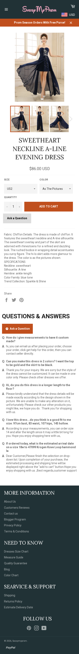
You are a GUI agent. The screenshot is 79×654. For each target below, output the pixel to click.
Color (44, 179)
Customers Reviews (17, 507)
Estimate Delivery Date (18, 607)
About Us (10, 501)
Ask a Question (17, 218)
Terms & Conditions (16, 531)
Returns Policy (13, 601)
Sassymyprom (19, 641)
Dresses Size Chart (16, 551)
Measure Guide (13, 557)
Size (7, 179)
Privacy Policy (12, 525)
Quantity (10, 197)
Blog (7, 569)
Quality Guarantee (15, 563)
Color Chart (11, 575)
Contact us (11, 513)
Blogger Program (15, 519)
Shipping (9, 595)
